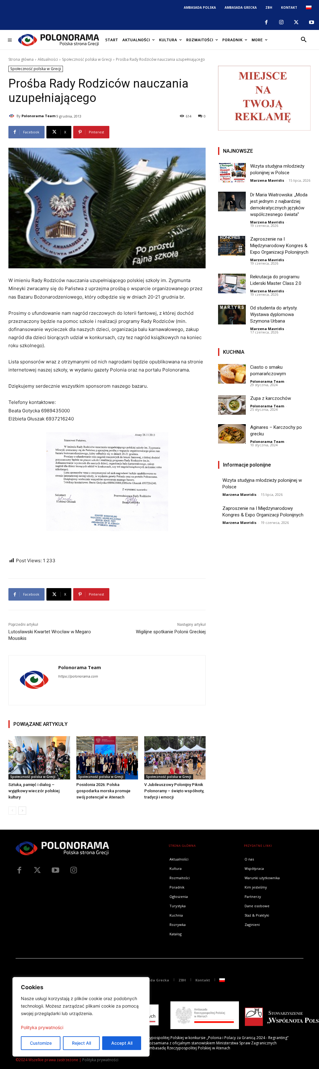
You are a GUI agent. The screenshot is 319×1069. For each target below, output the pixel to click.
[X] (296, 22)
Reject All (81, 1043)
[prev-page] (12, 811)
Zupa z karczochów (270, 398)
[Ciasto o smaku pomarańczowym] (232, 373)
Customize (41, 1043)
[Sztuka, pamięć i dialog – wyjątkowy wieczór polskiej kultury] (39, 757)
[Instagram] (281, 22)
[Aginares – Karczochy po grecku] (232, 433)
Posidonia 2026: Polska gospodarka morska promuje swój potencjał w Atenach (103, 790)
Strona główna (21, 59)
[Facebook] (266, 22)
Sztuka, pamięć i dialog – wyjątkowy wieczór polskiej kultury (34, 790)
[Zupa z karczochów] (232, 405)
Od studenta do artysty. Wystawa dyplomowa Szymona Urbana (274, 314)
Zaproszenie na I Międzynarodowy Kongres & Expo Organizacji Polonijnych (279, 245)
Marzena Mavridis (267, 180)
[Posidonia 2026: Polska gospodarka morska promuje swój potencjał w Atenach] (107, 757)
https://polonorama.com (78, 676)
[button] (303, 39)
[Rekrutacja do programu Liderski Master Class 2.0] (232, 283)
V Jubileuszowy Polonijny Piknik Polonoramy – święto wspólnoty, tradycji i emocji (174, 790)
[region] (81, 1017)
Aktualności (48, 59)
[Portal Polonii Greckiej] (58, 40)
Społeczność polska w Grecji (87, 59)
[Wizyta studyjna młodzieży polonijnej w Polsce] (232, 172)
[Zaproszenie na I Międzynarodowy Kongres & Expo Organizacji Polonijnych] (232, 245)
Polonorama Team (38, 115)
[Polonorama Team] (12, 116)
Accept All (121, 1043)
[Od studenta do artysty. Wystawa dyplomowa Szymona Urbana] (232, 314)
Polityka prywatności (42, 1027)
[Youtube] (311, 22)
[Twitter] (37, 870)
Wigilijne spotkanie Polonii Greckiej (171, 632)
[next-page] (22, 811)
